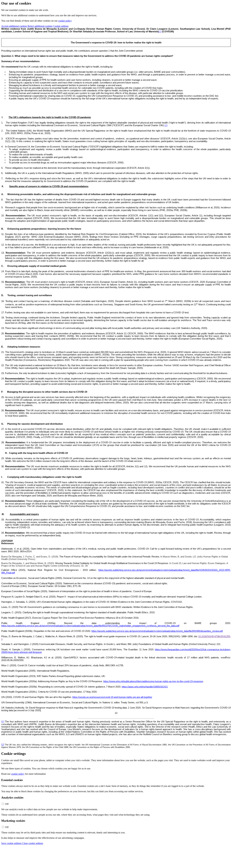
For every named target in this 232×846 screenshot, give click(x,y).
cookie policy (64, 20)
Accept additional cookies (14, 26)
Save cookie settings (11, 843)
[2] (166, 125)
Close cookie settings (32, 843)
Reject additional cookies (40, 26)
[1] (160, 31)
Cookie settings (60, 26)
